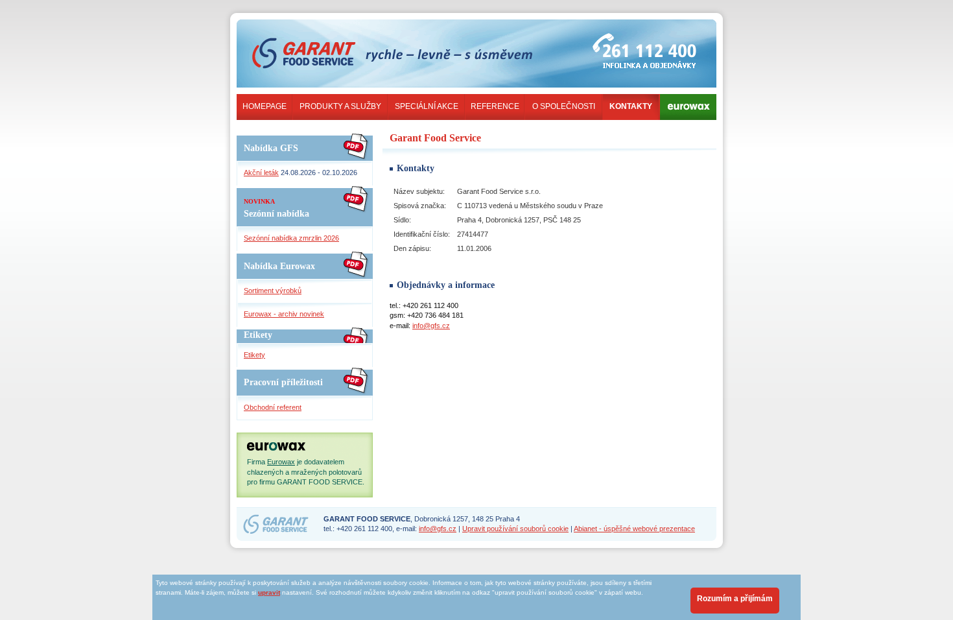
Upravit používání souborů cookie (515, 528)
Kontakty (630, 106)
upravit (269, 592)
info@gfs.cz (431, 325)
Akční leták (261, 172)
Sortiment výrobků (272, 290)
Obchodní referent (272, 407)
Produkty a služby (340, 106)
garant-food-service (313, 35)
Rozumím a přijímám (735, 598)
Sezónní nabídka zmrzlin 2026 (291, 238)
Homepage (264, 106)
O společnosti (563, 106)
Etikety (254, 355)
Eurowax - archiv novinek (284, 314)
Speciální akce (426, 106)
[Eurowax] (688, 111)
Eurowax (281, 462)
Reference (495, 106)
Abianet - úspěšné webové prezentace (634, 528)
